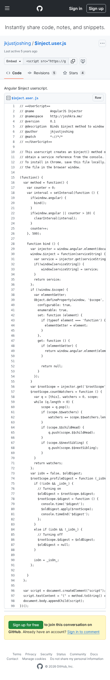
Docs (94, 654)
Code (16, 73)
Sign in (75, 8)
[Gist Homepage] (40, 8)
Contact (12, 659)
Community (78, 654)
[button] (73, 61)
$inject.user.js (50, 43)
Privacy (30, 654)
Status (61, 654)
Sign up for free (26, 625)
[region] (55, 356)
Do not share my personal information (76, 659)
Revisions (44, 73)
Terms (17, 654)
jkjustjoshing (17, 43)
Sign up (96, 8)
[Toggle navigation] (7, 8)
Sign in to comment (83, 631)
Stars (76, 73)
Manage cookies (34, 659)
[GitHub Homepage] (40, 666)
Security (46, 654)
